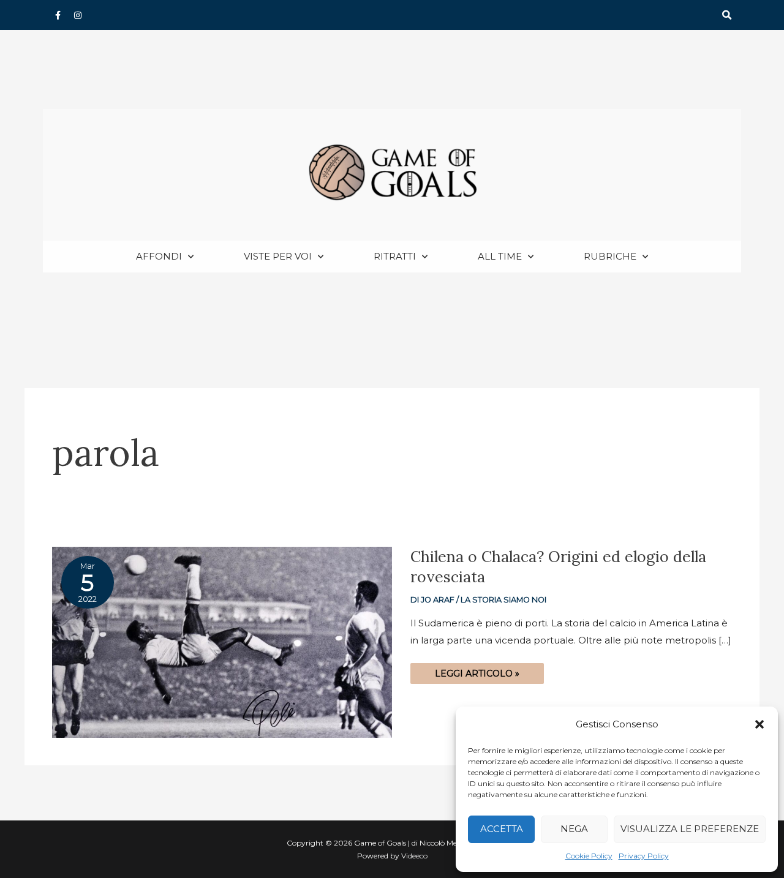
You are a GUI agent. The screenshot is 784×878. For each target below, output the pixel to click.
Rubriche (610, 256)
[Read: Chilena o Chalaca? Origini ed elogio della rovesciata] (222, 641)
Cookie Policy (588, 855)
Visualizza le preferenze (689, 829)
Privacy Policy (644, 855)
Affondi (159, 256)
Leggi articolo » (476, 671)
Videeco (414, 855)
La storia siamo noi (503, 599)
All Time (500, 256)
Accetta (501, 829)
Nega (574, 829)
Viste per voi (278, 256)
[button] (759, 724)
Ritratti (395, 256)
